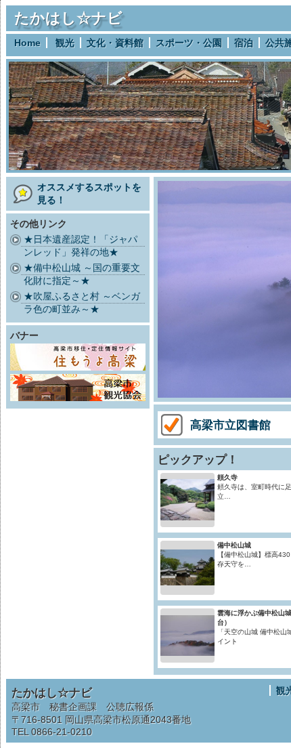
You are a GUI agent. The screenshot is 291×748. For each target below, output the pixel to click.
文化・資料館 (115, 42)
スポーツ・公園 (189, 42)
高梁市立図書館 (230, 425)
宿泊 (243, 42)
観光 (64, 42)
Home (27, 42)
